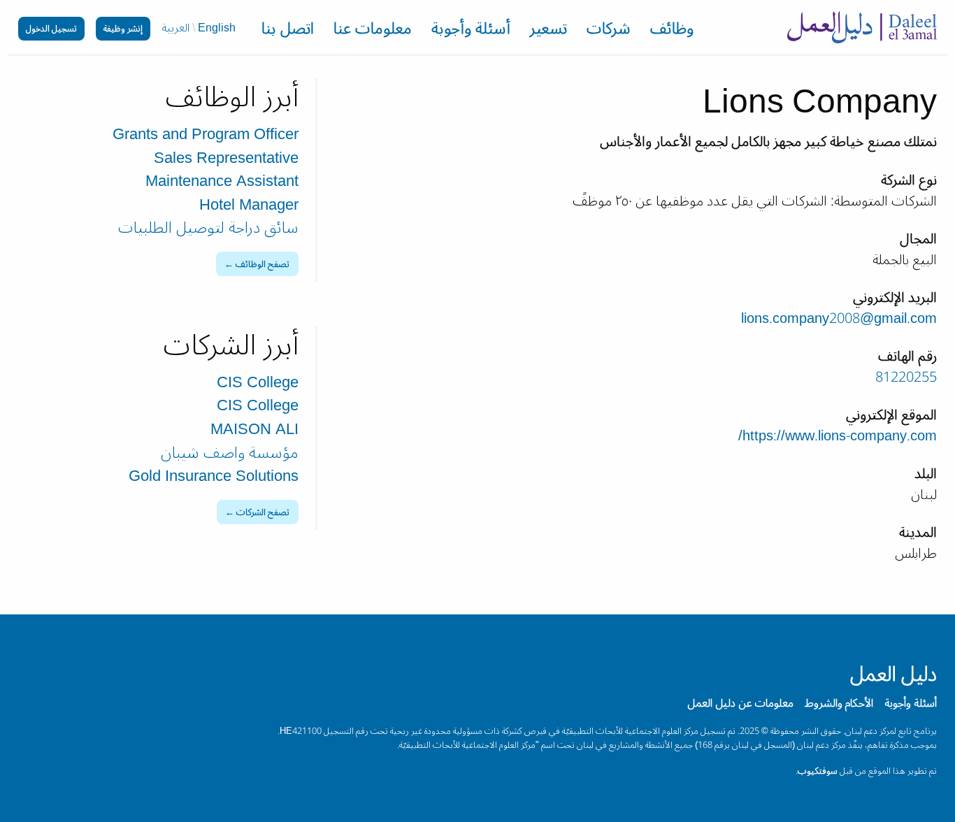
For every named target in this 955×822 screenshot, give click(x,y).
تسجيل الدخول (51, 28)
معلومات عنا (372, 30)
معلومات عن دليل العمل (740, 703)
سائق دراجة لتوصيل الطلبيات (208, 228)
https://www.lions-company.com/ (837, 436)
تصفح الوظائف (262, 263)
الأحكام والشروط (839, 703)
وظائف (672, 30)
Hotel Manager (249, 205)
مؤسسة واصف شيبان (230, 453)
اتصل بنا (287, 30)
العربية (175, 28)
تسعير (548, 30)
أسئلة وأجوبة (470, 30)
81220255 (906, 377)
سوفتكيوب (818, 770)
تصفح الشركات (262, 512)
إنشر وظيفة (123, 28)
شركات (609, 30)
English (217, 28)
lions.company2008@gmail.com (839, 318)
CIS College (258, 382)
